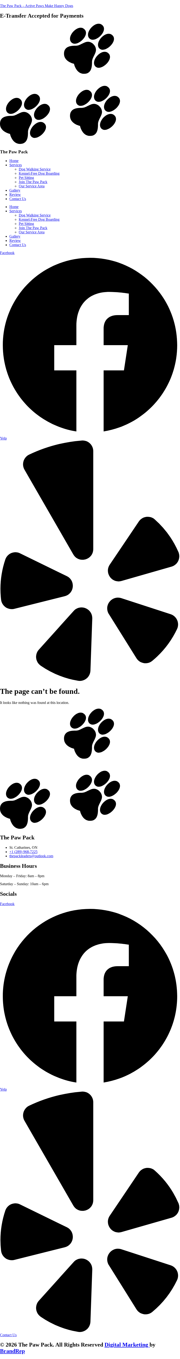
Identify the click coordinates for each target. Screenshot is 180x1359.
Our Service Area (32, 186)
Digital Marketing (127, 1345)
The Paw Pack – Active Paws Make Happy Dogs (36, 6)
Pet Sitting (26, 178)
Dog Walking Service (35, 169)
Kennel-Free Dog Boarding (39, 173)
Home (14, 161)
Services (15, 165)
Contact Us (17, 199)
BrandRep (12, 1351)
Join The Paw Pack (33, 182)
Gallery (14, 190)
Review (15, 195)
